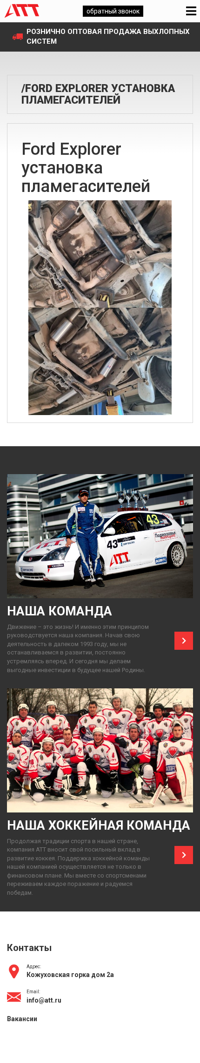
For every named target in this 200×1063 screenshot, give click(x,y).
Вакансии (22, 1019)
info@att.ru (44, 1000)
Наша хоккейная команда (98, 825)
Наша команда (59, 611)
